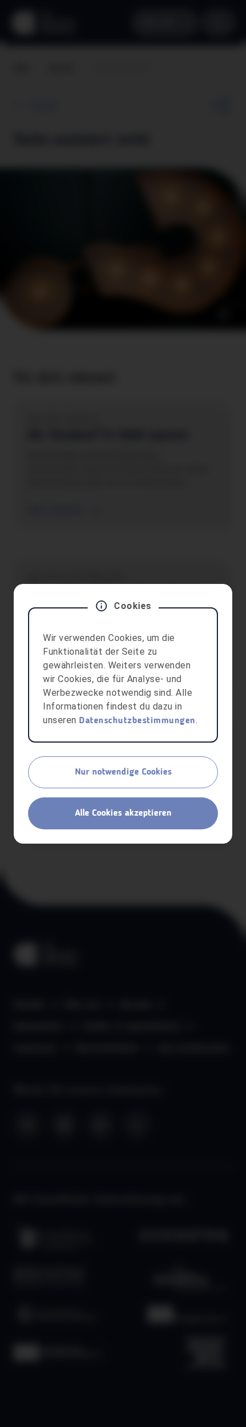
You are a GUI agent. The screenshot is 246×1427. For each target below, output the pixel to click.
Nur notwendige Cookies (123, 772)
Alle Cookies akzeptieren (123, 813)
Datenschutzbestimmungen (137, 720)
